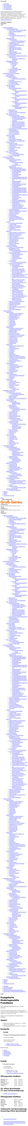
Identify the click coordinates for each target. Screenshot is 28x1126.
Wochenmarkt (12, 401)
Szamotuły (14, 68)
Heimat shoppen (13, 486)
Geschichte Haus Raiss (15, 235)
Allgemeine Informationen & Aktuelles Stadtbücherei (16, 329)
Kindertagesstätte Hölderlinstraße (16, 182)
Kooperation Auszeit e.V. (15, 227)
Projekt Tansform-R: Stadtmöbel (17, 112)
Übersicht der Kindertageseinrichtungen (15, 167)
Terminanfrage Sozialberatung (19, 251)
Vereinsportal (12, 436)
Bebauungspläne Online (15, 88)
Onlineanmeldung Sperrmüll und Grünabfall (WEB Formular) (19, 119)
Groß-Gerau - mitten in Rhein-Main (17, 30)
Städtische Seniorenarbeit (18, 270)
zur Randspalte (7, 5)
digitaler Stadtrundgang (18, 154)
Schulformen (12, 228)
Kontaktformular (13, 82)
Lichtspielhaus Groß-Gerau (16, 366)
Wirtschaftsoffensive (14, 448)
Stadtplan (11, 33)
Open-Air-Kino (12, 432)
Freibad (11, 440)
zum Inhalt (6, 3)
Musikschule (9, 344)
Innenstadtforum (13, 476)
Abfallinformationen (14, 115)
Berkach (14, 89)
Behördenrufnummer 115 (15, 81)
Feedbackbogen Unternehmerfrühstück (17, 454)
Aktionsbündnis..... (16, 255)
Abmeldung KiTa (16, 165)
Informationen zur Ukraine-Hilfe (17, 306)
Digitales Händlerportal (12, 489)
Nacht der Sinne (13, 413)
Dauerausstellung (13, 316)
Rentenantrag (12, 244)
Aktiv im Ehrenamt (13, 236)
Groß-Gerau (15, 101)
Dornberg (14, 93)
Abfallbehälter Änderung (18, 116)
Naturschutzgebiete (14, 385)
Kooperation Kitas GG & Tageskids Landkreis (18, 206)
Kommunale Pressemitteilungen (17, 35)
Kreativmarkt (12, 405)
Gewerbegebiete (13, 466)
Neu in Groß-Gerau (11, 151)
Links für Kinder (13, 337)
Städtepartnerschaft (11, 61)
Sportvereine (12, 444)
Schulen (5, 493)
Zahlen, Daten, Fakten (14, 467)
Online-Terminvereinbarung (19, 41)
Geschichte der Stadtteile (15, 31)
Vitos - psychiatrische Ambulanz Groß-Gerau (17, 294)
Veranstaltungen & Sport (9, 390)
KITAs (16, 163)
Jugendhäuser (12, 224)
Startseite (5, 986)
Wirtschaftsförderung (11, 447)
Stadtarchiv (12, 325)
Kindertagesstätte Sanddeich (19, 188)
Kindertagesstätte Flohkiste (19, 201)
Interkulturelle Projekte (14, 252)
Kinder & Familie (10, 158)
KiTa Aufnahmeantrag (17, 162)
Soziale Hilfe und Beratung (16, 263)
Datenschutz (6, 1051)
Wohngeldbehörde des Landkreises (17, 267)
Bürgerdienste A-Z (10, 76)
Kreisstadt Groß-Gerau (12, 29)
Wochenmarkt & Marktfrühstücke (17, 480)
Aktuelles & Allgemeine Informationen (15, 160)
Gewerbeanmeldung (14, 462)
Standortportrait (13, 464)
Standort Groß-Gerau (11, 463)
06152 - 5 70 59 (12, 1043)
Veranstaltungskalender (15, 393)
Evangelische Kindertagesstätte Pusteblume (19, 194)
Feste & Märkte (10, 399)
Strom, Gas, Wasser (14, 132)
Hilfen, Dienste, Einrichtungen (16, 238)
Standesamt (12, 46)
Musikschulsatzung (14, 355)
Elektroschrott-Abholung (18, 124)
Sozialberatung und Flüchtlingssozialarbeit (15, 249)
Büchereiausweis (13, 340)
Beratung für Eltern (14, 213)
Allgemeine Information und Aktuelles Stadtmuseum (16, 314)
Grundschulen (12, 215)
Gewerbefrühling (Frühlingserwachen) (14, 407)
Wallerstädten (15, 105)
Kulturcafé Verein (13, 364)
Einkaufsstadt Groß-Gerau (12, 478)
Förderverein (12, 323)
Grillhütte (11, 386)
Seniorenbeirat (12, 242)
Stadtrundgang (13, 374)
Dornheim (14, 97)
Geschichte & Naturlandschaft (16, 375)
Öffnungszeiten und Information (17, 232)
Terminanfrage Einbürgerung (19, 262)
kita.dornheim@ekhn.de (14, 1045)
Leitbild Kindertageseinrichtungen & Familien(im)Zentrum (18, 211)
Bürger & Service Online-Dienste (11, 73)
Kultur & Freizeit (7, 310)
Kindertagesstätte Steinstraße (19, 192)
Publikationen (12, 324)
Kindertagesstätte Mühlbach (19, 184)
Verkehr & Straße (10, 135)
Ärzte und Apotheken (14, 155)
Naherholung (9, 379)
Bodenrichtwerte (13, 111)
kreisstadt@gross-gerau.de (14, 1073)
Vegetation (12, 149)
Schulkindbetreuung (14, 216)
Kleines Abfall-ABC (16, 127)
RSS (13, 37)
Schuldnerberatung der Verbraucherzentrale (17, 291)
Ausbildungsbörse (13, 457)
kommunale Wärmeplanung (16, 145)
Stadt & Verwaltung (8, 27)
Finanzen (11, 50)
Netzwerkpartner (13, 456)
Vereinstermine (13, 437)
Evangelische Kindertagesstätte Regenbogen (16, 197)
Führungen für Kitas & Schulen (16, 335)
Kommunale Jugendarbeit (15, 223)
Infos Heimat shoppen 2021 (19, 487)
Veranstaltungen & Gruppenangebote (14, 240)
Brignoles (14, 64)
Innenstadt (12, 479)
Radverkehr (12, 136)
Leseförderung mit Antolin (15, 336)
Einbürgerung (12, 261)
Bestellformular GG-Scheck (19, 483)
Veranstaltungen (13, 70)
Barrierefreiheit (7, 1053)
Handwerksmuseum (14, 367)
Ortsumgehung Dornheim (15, 139)
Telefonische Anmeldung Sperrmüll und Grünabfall (18, 122)
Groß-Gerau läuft (13, 412)
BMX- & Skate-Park (14, 443)
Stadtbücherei (9, 327)
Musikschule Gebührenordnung (17, 356)
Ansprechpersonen (14, 43)
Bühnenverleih (12, 397)
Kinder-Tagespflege (14, 209)
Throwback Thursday (8, 495)
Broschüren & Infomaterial (15, 475)
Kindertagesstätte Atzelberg (19, 169)
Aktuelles (11, 352)
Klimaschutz (12, 146)
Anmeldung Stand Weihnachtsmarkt (16, 427)
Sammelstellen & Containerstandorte (14, 130)
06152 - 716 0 (12, 1070)
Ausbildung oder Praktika (15, 217)
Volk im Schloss (13, 414)
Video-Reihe (12, 321)
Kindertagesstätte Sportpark (19, 189)
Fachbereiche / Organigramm (16, 42)
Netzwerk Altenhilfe (14, 243)
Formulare (11, 80)
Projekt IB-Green (13, 143)
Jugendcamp (12, 72)
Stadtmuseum (9, 312)
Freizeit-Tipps (12, 381)
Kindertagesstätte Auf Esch (19, 170)
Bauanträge (12, 109)
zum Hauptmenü (7, 6)
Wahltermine (12, 57)
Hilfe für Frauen (13, 305)
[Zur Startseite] (11, 503)
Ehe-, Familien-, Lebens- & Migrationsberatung (18, 272)
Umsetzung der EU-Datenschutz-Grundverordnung (17, 358)
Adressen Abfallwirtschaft (18, 126)
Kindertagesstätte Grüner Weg (19, 177)
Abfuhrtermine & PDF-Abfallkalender (18, 128)
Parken (11, 484)
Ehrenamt (14, 259)
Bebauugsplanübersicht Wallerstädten (21, 107)
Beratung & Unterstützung (15, 234)
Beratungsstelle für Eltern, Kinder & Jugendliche (18, 280)
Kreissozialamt (16, 265)
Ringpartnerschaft (13, 62)
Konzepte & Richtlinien (15, 147)
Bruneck (14, 65)
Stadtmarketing (10, 471)
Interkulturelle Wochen (17, 254)
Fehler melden (7, 1054)
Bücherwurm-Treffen (14, 333)
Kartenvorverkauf (13, 395)
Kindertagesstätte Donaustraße (16, 172)
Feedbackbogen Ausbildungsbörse (16, 459)
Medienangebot (13, 331)
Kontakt (5, 1050)
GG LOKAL (11, 433)
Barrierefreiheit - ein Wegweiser (17, 140)
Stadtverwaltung (10, 38)
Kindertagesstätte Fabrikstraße (16, 175)
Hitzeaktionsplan (13, 150)
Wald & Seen (12, 383)
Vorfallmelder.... (16, 257)
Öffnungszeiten (13, 39)
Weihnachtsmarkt (13, 422)
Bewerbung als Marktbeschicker (16, 403)
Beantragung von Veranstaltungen (17, 398)
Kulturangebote (10, 363)
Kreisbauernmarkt (13, 421)
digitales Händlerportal (15, 490)
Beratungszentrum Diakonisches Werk (17, 299)
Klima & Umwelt (10, 142)
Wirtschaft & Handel (8, 445)
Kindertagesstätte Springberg (19, 190)
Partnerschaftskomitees (15, 69)
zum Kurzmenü (7, 7)
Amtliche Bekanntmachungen (16, 45)
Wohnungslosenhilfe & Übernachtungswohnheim (18, 285)
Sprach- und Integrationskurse (16, 301)
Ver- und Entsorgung (11, 114)
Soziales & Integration (11, 246)
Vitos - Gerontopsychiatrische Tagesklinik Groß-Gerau (19, 296)
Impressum (6, 1055)
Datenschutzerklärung (6, 19)
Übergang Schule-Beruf (15, 225)
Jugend (8, 221)
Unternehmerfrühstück (14, 449)
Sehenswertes (9, 373)
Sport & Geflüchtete (17, 258)
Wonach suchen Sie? (6, 505)
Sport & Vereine (10, 435)
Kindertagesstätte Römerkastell (16, 186)
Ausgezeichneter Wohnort (15, 468)
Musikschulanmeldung (15, 360)
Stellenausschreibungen (15, 47)
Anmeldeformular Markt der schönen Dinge (19, 410)
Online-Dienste (10, 74)
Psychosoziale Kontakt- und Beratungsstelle (19, 283)
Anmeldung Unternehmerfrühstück (17, 451)
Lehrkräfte (11, 351)
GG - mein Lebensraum (15, 309)
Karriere (5, 491)
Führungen (12, 320)
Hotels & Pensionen (14, 470)
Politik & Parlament (11, 54)
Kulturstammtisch (13, 370)
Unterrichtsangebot (14, 348)
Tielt (13, 66)
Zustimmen (3, 22)
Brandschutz (12, 34)
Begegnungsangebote (14, 304)
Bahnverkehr (12, 138)
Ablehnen (9, 22)
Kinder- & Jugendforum (15, 230)
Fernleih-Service (13, 339)
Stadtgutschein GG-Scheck (16, 482)
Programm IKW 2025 (17, 420)
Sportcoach (12, 308)
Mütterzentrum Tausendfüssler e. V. (17, 203)
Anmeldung (12, 350)
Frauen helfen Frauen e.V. (18, 275)
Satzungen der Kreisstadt (15, 49)
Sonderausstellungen (14, 317)
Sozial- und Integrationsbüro (16, 247)
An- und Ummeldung (14, 84)
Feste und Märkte (16, 474)
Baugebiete (12, 87)
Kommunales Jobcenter (18, 269)
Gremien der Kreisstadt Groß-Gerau (18, 56)
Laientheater (12, 368)
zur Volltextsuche (7, 9)
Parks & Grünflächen (14, 382)
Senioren (8, 231)
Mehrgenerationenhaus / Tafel (19, 274)
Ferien (5, 494)
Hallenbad (11, 441)
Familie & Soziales (8, 157)
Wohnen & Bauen (10, 85)
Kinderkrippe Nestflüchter (18, 200)
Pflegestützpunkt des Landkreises (17, 288)
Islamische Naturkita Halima (19, 208)
